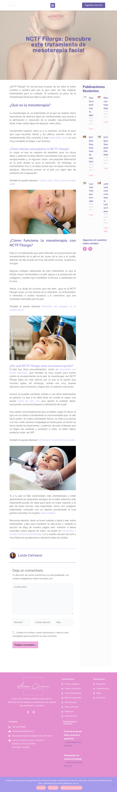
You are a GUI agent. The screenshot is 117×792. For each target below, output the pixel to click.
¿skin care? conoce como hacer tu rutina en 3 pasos (107, 197)
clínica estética (48, 513)
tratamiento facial (58, 137)
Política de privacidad (71, 788)
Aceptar (41, 788)
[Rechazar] (113, 784)
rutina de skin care (29, 401)
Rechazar (53, 788)
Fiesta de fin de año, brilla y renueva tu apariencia (73, 735)
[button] (52, 5)
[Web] (64, 623)
